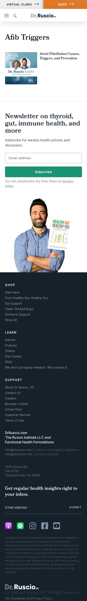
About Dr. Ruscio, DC (19, 387)
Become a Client (16, 403)
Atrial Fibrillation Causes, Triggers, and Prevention (60, 56)
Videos (10, 350)
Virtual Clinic (19, 4)
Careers (10, 398)
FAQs (8, 361)
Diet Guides (13, 356)
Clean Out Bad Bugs (19, 308)
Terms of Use (14, 420)
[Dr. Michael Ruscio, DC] (22, 587)
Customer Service (17, 414)
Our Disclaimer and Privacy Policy (28, 598)
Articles (10, 339)
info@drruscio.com (18, 450)
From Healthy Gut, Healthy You (26, 297)
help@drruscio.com (19, 454)
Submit (75, 507)
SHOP (62, 4)
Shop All (11, 320)
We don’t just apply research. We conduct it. (36, 367)
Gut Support (13, 303)
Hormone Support (17, 314)
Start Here (12, 292)
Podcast (11, 345)
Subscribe (43, 172)
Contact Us (12, 392)
